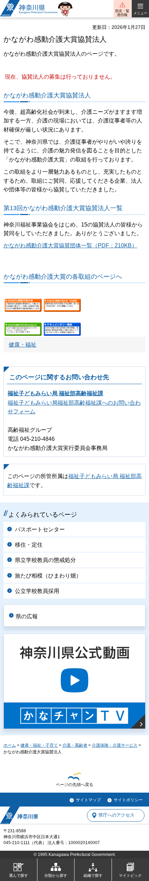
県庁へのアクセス (116, 815)
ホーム (9, 745)
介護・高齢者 (74, 745)
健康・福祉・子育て (39, 745)
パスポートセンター (40, 529)
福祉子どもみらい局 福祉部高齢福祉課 (55, 393)
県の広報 (27, 616)
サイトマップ (88, 799)
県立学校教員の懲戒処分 (45, 560)
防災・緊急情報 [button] (122, 13)
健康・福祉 (22, 345)
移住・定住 (29, 545)
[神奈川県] (19, 815)
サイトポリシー (128, 799)
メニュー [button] (140, 13)
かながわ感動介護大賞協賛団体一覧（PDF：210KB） (70, 245)
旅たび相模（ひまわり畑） (48, 576)
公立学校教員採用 (37, 591)
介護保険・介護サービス (115, 745)
